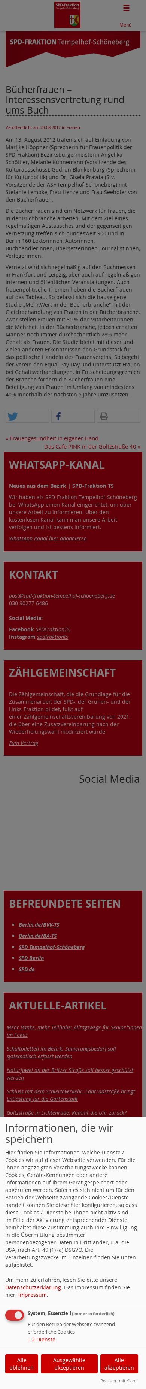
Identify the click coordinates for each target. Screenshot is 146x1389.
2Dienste (41, 1339)
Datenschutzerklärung (33, 1287)
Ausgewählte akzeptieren (69, 1363)
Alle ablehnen (22, 1363)
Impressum (32, 1294)
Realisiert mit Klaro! (119, 1380)
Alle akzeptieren (119, 1363)
